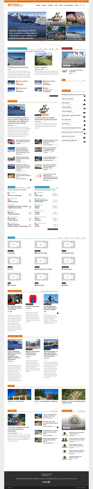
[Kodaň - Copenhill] (46, 59)
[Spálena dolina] (46, 277)
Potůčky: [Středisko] (66, 107)
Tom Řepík (18, 143)
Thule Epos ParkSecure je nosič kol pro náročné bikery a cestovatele (50, 142)
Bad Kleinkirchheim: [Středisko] (69, 140)
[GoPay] (46, 482)
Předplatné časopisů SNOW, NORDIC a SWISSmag (27, 478)
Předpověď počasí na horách (42, 187)
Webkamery (11, 237)
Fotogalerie (11, 386)
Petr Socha (71, 447)
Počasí (61, 5)
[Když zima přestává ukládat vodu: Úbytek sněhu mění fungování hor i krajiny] (38, 149)
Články (44, 5)
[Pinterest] (13, 1)
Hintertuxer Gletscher (23, 81)
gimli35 (9, 69)
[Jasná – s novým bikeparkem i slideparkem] (46, 397)
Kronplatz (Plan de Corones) (14, 207)
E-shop (76, 5)
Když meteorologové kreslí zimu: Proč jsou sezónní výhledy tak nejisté (49, 166)
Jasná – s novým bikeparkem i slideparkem (46, 401)
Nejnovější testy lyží (67, 410)
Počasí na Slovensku (41, 217)
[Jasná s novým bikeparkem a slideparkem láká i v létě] (38, 158)
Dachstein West (68, 269)
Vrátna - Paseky (11, 218)
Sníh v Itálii (11, 204)
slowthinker (64, 112)
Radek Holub (10, 125)
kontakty (43, 474)
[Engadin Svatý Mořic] (46, 244)
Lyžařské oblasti (13, 28)
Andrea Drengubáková (48, 144)
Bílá (9, 194)
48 (84, 121)
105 (84, 129)
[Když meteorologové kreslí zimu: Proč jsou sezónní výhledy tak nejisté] (38, 166)
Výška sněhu (11, 187)
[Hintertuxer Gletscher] (11, 83)
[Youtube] (16, 1)
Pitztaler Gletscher (39, 201)
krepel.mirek (64, 100)
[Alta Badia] (19, 244)
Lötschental (12, 285)
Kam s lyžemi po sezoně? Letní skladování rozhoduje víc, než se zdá (15, 308)
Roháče (36, 283)
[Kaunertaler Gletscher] (38, 82)
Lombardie (10, 267)
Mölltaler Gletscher (22, 88)
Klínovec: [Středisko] (67, 111)
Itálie (57, 48)
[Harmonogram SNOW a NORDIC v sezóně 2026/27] (65, 71)
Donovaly (37, 218)
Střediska (50, 5)
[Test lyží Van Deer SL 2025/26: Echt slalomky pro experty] (65, 434)
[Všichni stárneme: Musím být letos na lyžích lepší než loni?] (75, 18)
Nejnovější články (12, 101)
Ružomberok (38, 220)
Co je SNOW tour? (54, 410)
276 (84, 116)
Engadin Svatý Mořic (41, 253)
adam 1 (63, 137)
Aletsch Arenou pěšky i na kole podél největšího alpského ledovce (50, 440)
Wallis (9, 283)
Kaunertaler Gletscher (50, 81)
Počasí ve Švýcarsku (41, 223)
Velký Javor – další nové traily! (16, 401)
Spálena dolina (40, 285)
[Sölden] (38, 89)
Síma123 (63, 141)
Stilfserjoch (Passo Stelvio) (18, 67)
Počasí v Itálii (39, 204)
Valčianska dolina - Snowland (44, 269)
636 (84, 104)
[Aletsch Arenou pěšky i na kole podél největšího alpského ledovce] (38, 440)
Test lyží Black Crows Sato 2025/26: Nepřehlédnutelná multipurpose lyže (73, 425)
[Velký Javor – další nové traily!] (19, 397)
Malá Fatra (37, 267)
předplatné (83, 487)
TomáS (63, 117)
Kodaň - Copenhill (41, 67)
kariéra (47, 474)
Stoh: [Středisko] (66, 123)
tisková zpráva (38, 121)
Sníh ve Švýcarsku (13, 223)
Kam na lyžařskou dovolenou (15, 336)
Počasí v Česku (39, 192)
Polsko (45, 48)
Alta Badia (12, 253)
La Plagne (37, 212)
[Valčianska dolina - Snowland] (46, 260)
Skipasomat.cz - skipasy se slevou (67, 1)
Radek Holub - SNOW (39, 69)
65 (84, 108)
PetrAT (63, 104)
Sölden (46, 88)
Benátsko (64, 250)
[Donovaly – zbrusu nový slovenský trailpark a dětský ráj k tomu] (11, 175)
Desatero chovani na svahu (68, 136)
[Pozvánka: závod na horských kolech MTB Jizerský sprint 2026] (56, 18)
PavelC (63, 108)
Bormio (11, 269)
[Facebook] (9, 1)
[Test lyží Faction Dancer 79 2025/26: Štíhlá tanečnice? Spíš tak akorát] (65, 452)
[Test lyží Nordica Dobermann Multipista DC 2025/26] (65, 458)
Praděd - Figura (38, 195)
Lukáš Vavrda (28, 308)
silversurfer (64, 96)
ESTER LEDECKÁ (65, 103)
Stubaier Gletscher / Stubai (41, 200)
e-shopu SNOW (49, 478)
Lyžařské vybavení (11, 304)
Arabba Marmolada (69, 253)
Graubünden (37, 250)
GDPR (50, 474)
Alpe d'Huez (10, 212)
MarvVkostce (46, 82)
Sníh (56, 5)
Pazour (17, 82)
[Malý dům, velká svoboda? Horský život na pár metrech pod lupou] (11, 158)
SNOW (70, 73)
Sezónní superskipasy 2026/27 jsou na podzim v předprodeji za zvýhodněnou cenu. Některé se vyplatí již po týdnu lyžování (18, 120)
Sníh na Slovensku (13, 217)
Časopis (38, 5)
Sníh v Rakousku (13, 198)
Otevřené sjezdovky (20, 187)
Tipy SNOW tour (12, 410)
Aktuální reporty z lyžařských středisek (17, 48)
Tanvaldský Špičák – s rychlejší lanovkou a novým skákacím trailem (50, 432)
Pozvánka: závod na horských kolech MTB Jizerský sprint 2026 (46, 118)
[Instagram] (11, 1)
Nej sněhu (29, 187)
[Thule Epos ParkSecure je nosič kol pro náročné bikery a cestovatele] (56, 32)
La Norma (37, 214)
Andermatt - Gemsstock (13, 224)
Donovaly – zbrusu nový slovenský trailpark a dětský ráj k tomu (23, 176)
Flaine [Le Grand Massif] (13, 214)
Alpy (57, 187)
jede (63, 133)
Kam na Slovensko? (66, 119)
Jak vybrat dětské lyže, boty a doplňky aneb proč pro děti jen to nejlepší (50, 308)
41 (84, 125)
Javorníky (64, 283)
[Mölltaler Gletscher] (11, 90)
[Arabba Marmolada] (73, 244)
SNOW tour (10, 399)
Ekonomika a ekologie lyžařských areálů (71, 127)
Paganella (37, 206)
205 (84, 137)
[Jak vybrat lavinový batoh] (33, 299)
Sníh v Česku (12, 192)
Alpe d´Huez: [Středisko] (67, 98)
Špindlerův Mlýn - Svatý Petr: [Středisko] (71, 115)
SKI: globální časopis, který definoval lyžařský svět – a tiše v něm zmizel (73, 62)
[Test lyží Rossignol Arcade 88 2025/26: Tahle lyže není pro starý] (65, 446)
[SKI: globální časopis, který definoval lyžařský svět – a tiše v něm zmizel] (73, 60)
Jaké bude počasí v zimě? (52, 229)
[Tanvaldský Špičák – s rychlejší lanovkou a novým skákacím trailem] (38, 432)
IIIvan (63, 125)
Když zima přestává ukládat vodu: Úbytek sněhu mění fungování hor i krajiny (49, 149)
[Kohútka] (73, 277)
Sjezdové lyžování (71, 21)
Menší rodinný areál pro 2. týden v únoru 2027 (72, 132)
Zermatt (37, 224)
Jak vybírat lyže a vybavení (15, 291)
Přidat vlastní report (53, 95)
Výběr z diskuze (66, 90)
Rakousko (51, 48)
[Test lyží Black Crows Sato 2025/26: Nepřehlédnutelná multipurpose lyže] (73, 422)
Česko (40, 48)
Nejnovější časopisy (67, 48)
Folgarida (37, 207)
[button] (83, 4)
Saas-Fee (37, 226)
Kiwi (17, 89)
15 (84, 141)
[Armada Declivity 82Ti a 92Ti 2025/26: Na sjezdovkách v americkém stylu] (65, 440)
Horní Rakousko (65, 267)
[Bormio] (19, 260)
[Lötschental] (19, 277)
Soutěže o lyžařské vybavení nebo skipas (49, 291)
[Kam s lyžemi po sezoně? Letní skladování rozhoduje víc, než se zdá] (15, 299)
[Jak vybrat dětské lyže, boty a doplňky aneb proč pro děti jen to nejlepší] (51, 299)
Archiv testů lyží (82, 410)
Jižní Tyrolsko (10, 250)
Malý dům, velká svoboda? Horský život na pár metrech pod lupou (22, 159)
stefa (63, 121)
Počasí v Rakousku (40, 198)
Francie (83, 237)
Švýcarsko (77, 237)
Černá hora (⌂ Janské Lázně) (14, 195)
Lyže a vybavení (68, 5)
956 (84, 112)
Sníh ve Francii (12, 210)
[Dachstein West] (73, 260)
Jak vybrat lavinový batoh (32, 306)
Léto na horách (51, 19)
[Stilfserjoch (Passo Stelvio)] (19, 59)
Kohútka (66, 285)
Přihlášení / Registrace (81, 1)
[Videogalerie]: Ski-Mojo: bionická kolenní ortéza (73, 94)
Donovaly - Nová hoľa (13, 220)
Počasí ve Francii (40, 210)
